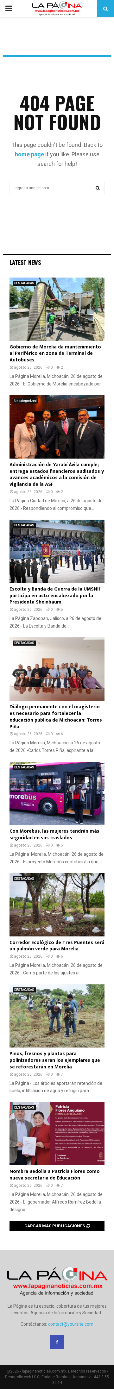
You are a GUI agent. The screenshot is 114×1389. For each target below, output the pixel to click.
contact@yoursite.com (70, 1324)
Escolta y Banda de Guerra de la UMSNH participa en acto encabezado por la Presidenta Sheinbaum (55, 596)
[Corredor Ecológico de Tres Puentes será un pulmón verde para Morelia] (57, 904)
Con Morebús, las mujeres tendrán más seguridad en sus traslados (54, 834)
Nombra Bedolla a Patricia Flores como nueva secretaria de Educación (55, 1174)
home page (29, 154)
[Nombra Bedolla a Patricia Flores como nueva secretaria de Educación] (57, 1133)
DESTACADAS (24, 283)
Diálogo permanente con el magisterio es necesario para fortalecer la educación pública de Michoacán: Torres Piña (56, 717)
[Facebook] (57, 1342)
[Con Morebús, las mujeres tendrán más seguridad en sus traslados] (57, 793)
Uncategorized (25, 401)
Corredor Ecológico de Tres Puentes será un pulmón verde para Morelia (57, 946)
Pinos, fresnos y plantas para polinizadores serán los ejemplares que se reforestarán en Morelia (55, 1060)
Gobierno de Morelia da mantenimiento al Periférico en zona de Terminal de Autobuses (55, 354)
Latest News (25, 262)
